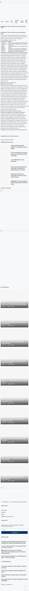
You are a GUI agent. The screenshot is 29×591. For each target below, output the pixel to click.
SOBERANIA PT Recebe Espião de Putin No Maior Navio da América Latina (19, 183)
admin (4, 306)
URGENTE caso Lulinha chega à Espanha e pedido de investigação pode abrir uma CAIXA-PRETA (13, 477)
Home (2, 21)
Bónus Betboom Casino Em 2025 (8, 40)
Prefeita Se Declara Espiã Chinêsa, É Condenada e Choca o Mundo (19, 147)
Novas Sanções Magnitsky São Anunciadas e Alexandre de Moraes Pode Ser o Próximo (19, 168)
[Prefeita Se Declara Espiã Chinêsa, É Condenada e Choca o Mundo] (5, 148)
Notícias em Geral (17, 21)
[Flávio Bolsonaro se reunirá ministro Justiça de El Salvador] (14, 454)
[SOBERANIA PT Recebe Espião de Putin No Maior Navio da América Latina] (5, 183)
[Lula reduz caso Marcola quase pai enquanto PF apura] (14, 435)
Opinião (7, 21)
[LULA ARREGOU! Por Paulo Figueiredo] (5, 162)
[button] (3, 139)
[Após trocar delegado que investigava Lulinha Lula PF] (14, 376)
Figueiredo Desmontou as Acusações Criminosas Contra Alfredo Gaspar (18, 175)
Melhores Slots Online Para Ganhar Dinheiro (11, 110)
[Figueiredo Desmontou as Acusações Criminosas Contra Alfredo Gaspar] (5, 176)
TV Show (12, 21)
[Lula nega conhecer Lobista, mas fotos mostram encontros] (14, 396)
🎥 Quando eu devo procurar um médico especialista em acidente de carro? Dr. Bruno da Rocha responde (13, 552)
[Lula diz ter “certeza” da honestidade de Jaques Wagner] (14, 338)
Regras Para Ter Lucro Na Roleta (8, 82)
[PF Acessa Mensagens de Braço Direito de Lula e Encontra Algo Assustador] (5, 155)
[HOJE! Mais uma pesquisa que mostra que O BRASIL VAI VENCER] (14, 357)
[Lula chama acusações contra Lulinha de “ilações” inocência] (14, 415)
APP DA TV (27, 21)
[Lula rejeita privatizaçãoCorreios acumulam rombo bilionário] (14, 318)
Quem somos (22, 21)
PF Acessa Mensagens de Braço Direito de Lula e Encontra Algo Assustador (19, 154)
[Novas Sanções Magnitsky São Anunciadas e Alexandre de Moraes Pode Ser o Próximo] (5, 169)
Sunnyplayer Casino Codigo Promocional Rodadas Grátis (14, 129)
